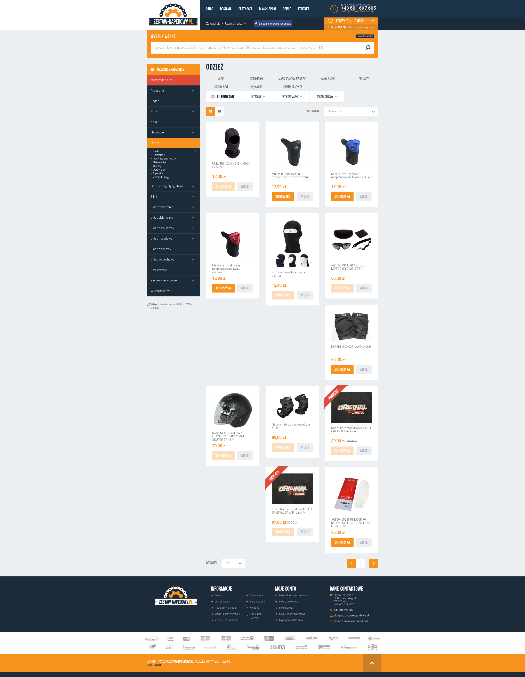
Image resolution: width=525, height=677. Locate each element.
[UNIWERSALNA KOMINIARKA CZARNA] (232, 143)
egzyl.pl (157, 664)
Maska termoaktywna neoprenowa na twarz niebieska (351, 175)
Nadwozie (157, 132)
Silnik (154, 196)
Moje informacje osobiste (293, 595)
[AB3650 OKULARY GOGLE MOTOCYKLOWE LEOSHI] (351, 239)
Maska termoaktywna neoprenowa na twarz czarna (290, 175)
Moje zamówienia (289, 601)
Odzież (155, 143)
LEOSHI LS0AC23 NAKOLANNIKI (351, 346)
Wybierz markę (290, 96)
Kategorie (256, 96)
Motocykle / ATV (161, 80)
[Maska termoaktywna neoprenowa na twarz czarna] (292, 148)
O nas (209, 9)
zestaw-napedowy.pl (181, 661)
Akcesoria (157, 90)
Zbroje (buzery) (161, 177)
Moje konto (285, 588)
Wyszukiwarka (163, 36)
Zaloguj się (213, 23)
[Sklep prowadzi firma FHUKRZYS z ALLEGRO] (173, 335)
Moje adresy (286, 607)
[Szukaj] (368, 48)
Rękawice (158, 173)
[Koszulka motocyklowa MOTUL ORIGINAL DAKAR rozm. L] (351, 407)
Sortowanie (313, 111)
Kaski (156, 151)
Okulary (157, 166)
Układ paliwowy (161, 249)
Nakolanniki (159, 162)
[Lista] (219, 111)
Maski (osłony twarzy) (165, 158)
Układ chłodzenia (162, 207)
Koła (154, 122)
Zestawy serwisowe (164, 280)
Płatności (245, 9)
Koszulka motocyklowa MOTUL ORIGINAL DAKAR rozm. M (292, 511)
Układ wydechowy (162, 259)
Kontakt (303, 9)
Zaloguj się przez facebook (274, 23)
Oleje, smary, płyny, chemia (168, 186)
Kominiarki (159, 155)
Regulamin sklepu (225, 607)
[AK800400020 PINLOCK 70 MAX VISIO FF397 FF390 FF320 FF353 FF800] (351, 493)
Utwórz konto (234, 23)
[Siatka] (210, 111)
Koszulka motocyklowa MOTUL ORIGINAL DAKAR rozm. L (351, 429)
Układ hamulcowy (162, 228)
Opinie (287, 9)
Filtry (154, 111)
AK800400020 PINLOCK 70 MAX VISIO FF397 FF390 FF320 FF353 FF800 (351, 523)
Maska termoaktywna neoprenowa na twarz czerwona (226, 269)
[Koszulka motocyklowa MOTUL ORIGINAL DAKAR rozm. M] (292, 488)
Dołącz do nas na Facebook (351, 621)
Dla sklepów (267, 9)
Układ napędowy (161, 238)
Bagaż (155, 101)
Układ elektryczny (162, 217)
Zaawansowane (365, 36)
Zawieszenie (159, 270)
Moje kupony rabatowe (292, 613)
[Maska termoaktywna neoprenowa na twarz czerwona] (232, 239)
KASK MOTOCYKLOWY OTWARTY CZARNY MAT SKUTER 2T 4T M (228, 436)
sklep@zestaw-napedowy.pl (357, 11)
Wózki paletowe (161, 291)
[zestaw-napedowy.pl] (173, 14)
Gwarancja (256, 595)
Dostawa (226, 9)
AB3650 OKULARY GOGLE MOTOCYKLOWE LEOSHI (348, 267)
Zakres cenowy (325, 96)
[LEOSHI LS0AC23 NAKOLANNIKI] (351, 326)
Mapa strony (257, 601)
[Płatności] (262, 643)
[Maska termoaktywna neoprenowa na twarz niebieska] (351, 148)
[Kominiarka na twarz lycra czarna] (292, 243)
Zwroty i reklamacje (226, 620)
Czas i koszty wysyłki (227, 613)
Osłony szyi (159, 169)
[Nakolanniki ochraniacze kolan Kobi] (292, 405)
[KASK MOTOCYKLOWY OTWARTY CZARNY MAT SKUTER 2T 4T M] (232, 410)
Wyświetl (212, 563)
